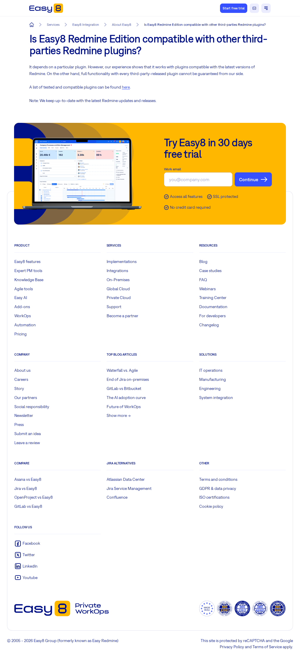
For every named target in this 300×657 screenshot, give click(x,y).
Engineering (210, 388)
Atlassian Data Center (126, 479)
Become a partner (122, 315)
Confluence (117, 497)
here (126, 87)
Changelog (209, 324)
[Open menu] (266, 8)
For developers (212, 315)
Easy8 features (27, 261)
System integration (216, 397)
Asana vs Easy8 (27, 479)
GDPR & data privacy (217, 488)
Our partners (25, 397)
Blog (203, 261)
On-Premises (118, 279)
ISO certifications (214, 497)
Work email (172, 169)
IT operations (210, 370)
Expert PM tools (28, 270)
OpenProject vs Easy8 (33, 497)
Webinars (207, 288)
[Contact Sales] (254, 8)
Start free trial (234, 8)
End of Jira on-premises (128, 379)
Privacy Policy (232, 646)
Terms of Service (267, 646)
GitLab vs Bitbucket (124, 388)
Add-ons (22, 306)
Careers (21, 379)
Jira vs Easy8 (25, 488)
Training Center (212, 297)
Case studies (210, 270)
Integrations (117, 270)
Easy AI (20, 297)
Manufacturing (212, 379)
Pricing (20, 334)
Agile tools (23, 288)
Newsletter (23, 415)
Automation (25, 324)
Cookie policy (211, 506)
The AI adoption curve (126, 397)
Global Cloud (118, 288)
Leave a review (27, 442)
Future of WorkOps (124, 406)
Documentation (213, 306)
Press (19, 424)
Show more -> (119, 415)
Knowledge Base (28, 279)
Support (114, 306)
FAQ (203, 279)
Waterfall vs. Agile (122, 370)
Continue (248, 179)
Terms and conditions (218, 479)
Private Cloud (119, 297)
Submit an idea (27, 433)
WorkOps (22, 315)
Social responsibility (31, 406)
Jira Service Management (129, 488)
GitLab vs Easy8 (28, 506)
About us (22, 370)
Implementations (122, 261)
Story (19, 388)
